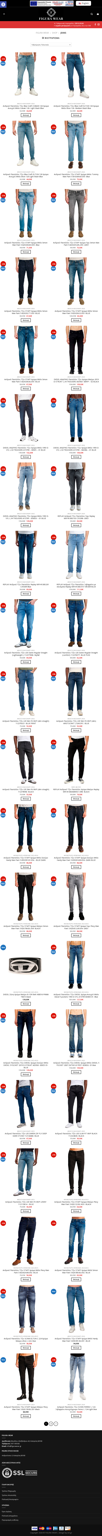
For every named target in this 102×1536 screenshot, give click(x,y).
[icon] (95, 24)
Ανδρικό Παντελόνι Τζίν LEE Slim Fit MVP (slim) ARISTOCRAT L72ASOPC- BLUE (76, 722)
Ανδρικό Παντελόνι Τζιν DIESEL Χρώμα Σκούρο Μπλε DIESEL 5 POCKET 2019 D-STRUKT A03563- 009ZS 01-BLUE (25, 1065)
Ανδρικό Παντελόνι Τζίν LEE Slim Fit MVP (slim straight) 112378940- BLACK (25, 790)
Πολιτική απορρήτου (10, 1516)
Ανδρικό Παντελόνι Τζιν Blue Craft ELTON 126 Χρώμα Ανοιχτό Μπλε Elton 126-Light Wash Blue (25, 175)
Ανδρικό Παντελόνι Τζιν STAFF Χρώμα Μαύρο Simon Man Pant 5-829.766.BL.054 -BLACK (26, 927)
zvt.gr (69, 1533)
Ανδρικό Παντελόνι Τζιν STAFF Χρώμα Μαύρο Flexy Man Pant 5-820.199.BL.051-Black (26, 1408)
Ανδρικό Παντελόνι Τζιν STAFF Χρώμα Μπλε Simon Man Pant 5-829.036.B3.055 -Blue (25, 244)
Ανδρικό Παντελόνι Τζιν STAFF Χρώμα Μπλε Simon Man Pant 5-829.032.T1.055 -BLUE (25, 312)
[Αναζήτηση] (92, 14)
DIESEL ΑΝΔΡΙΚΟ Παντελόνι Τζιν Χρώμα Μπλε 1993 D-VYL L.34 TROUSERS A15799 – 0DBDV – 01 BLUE (26, 517)
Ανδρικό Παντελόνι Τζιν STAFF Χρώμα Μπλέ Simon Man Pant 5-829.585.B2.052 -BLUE (76, 1271)
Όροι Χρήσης (7, 1511)
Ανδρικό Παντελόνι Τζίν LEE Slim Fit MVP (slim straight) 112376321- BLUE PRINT (25, 722)
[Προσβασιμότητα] (3, 4)
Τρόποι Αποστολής (9, 1495)
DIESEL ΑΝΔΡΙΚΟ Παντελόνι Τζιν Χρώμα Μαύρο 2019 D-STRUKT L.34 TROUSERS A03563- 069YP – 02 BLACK (76, 380)
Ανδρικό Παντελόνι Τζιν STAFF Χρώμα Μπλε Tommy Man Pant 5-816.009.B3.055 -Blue (76, 175)
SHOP (54, 32)
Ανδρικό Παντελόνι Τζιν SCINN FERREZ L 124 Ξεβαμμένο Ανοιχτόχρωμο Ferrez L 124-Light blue (76, 1408)
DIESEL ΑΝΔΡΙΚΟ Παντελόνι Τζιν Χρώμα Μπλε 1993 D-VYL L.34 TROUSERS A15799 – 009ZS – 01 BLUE (26, 449)
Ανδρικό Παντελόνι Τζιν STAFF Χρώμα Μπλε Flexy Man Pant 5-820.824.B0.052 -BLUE (26, 1271)
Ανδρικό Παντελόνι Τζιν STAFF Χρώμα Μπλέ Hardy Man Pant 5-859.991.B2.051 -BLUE (76, 1340)
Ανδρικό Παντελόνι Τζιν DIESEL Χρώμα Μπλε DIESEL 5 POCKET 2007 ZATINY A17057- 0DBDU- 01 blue (76, 1064)
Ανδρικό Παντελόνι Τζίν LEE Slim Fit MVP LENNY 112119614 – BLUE (25, 1203)
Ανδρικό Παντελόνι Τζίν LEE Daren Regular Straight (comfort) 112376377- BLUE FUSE (76, 654)
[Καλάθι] (98, 14)
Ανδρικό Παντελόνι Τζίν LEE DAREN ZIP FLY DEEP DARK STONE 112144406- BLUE (26, 1134)
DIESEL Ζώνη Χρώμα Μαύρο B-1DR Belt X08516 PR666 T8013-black (26, 995)
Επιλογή (26, 115)
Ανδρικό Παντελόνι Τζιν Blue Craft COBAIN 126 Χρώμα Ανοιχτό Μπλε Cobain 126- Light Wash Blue (26, 107)
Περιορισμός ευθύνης (10, 1520)
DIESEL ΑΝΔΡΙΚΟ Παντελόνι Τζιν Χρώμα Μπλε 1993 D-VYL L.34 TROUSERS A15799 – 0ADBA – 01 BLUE (76, 449)
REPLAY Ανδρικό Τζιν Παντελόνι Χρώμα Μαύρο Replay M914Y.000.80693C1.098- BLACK (76, 790)
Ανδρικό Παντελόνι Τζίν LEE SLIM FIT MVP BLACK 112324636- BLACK (76, 1134)
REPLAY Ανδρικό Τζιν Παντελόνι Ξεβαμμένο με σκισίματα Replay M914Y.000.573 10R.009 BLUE (76, 585)
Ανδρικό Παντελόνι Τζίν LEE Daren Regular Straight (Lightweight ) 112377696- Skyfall (25, 654)
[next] (56, 1424)
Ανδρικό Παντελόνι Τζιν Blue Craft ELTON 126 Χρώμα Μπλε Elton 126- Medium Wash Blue (76, 107)
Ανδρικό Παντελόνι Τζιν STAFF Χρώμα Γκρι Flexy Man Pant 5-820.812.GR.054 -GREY (76, 927)
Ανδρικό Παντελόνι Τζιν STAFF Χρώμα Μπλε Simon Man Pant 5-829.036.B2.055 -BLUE (25, 380)
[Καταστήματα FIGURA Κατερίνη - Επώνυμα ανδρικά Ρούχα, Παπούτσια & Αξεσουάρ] (51, 14)
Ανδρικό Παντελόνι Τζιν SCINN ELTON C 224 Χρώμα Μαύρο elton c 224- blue (26, 1340)
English (85, 3)
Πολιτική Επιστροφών (10, 1499)
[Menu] (4, 14)
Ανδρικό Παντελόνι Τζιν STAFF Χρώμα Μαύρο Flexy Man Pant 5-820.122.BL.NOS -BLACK (76, 1203)
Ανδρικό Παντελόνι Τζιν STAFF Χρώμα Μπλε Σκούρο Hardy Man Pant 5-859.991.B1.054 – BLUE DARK (26, 859)
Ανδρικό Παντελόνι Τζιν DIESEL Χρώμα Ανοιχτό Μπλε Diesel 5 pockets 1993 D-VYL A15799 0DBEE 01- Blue (76, 995)
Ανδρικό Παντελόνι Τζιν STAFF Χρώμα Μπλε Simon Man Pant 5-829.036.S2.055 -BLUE (76, 312)
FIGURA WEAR (42, 32)
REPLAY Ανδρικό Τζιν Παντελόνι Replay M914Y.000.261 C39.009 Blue (26, 585)
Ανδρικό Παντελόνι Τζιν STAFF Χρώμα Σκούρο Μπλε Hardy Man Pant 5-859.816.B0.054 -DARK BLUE (76, 859)
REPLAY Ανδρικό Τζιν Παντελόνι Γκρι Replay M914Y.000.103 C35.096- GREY (76, 517)
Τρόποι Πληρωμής (9, 1491)
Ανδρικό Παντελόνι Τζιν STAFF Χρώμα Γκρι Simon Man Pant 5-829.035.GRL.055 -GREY (76, 244)
